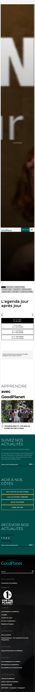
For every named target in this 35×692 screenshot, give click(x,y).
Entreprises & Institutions (10, 664)
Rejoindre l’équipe (7, 624)
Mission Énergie (6, 685)
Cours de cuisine (26, 291)
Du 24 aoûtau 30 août (17, 320)
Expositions (19, 287)
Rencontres (26, 289)
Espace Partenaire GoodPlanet (12, 650)
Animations (6, 291)
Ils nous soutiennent (8, 621)
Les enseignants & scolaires (10, 661)
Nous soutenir (6, 635)
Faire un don (25, 229)
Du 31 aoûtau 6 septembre (17, 326)
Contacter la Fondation (9, 583)
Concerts (16, 289)
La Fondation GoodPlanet (10, 611)
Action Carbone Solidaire (9, 681)
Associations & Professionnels (11, 667)
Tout (3, 287)
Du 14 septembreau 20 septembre (18, 337)
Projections (6, 289)
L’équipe (4, 615)
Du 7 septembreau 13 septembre (17, 331)
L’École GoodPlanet (8, 678)
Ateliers (15, 291)
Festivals (10, 287)
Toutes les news (6, 618)
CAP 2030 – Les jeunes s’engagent (13, 688)
